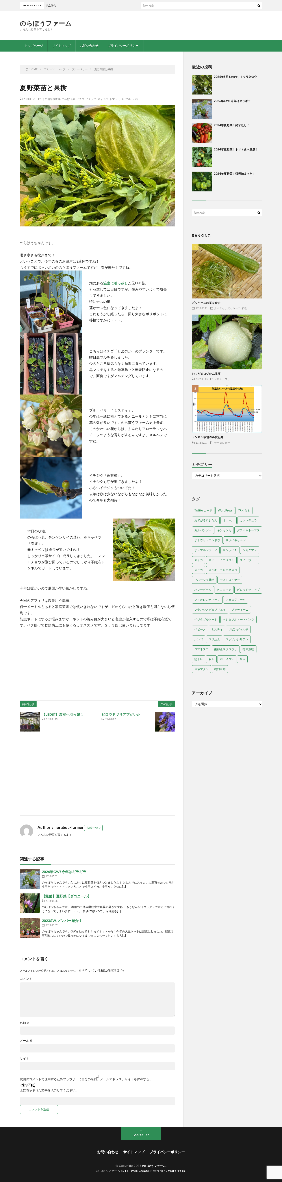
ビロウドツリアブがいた (121, 714)
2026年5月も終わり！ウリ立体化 (235, 76)
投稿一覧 (92, 828)
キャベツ (103, 99)
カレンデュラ (248, 520)
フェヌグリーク (236, 599)
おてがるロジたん (205, 520)
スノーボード (248, 560)
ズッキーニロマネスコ (222, 570)
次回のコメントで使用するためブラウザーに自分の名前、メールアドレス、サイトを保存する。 (86, 1079)
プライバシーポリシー (123, 45)
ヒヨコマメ (224, 589)
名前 (25, 1022)
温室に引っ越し (115, 283)
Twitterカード (203, 510)
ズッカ (198, 570)
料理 (244, 308)
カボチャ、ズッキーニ (227, 308)
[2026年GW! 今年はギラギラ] (30, 879)
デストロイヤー (230, 580)
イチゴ (80, 99)
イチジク (91, 99)
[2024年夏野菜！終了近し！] (202, 133)
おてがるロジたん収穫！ (207, 373)
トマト (113, 99)
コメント (26, 978)
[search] (259, 5)
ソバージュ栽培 (204, 580)
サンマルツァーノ (205, 550)
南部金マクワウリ (225, 649)
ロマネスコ (201, 649)
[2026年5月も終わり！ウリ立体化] (202, 84)
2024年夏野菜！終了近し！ (232, 125)
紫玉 (211, 659)
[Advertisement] (97, 776)
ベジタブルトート (205, 619)
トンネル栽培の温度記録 (207, 437)
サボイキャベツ (236, 540)
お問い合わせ (89, 45)
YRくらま (244, 510)
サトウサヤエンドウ (207, 540)
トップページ (33, 45)
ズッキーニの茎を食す (206, 302)
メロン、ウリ (222, 379)
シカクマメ (250, 550)
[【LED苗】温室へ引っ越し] (30, 722)
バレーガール (203, 589)
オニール (228, 520)
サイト (24, 1058)
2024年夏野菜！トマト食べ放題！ (236, 149)
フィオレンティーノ (207, 599)
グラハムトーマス (248, 530)
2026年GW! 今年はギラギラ (64, 871)
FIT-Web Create (137, 1171)
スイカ (198, 560)
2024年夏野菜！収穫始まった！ (234, 173)
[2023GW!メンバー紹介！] (30, 928)
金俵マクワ (201, 669)
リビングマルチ (238, 629)
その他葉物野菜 (51, 99)
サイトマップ (61, 45)
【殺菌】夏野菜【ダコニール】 (66, 896)
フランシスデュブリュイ (210, 609)
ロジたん (214, 639)
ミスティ (217, 629)
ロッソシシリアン (236, 639)
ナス (121, 99)
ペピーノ (200, 629)
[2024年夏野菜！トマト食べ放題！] (202, 157)
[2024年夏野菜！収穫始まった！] (202, 181)
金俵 (242, 659)
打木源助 (248, 649)
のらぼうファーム (46, 23)
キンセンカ (224, 530)
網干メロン (227, 659)
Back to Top (141, 1135)
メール (26, 1040)
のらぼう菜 (68, 99)
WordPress (225, 510)
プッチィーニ (240, 609)
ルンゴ (198, 639)
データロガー (222, 442)
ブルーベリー (133, 99)
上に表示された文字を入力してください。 (49, 1090)
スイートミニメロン (221, 560)
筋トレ (198, 659)
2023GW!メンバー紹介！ (62, 920)
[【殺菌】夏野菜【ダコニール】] (30, 903)
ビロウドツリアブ (248, 589)
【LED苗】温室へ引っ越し (63, 714)
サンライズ (230, 550)
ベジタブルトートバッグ (238, 619)
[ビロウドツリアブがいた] (165, 722)
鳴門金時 (220, 669)
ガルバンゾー (203, 530)
